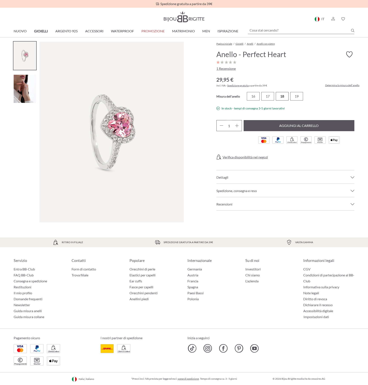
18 (282, 96)
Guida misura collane (29, 317)
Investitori (253, 269)
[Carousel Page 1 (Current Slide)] (25, 56)
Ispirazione (227, 31)
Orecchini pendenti (143, 293)
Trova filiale (80, 275)
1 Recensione (226, 68)
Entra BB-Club (24, 269)
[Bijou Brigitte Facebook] (223, 348)
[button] (333, 19)
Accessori (94, 31)
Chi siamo (252, 275)
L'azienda (252, 281)
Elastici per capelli (142, 275)
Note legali (311, 293)
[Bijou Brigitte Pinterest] (239, 348)
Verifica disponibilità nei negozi (245, 157)
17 (268, 96)
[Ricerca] (353, 30)
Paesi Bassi (195, 293)
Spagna (192, 287)
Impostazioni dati (316, 317)
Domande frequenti (28, 299)
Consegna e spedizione (30, 281)
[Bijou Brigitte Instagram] (208, 348)
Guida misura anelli (28, 311)
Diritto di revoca (315, 299)
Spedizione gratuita (238, 85)
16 (253, 96)
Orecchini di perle (142, 269)
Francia (192, 281)
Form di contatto (84, 269)
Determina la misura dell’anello (342, 85)
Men (206, 31)
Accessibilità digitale (318, 311)
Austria (192, 275)
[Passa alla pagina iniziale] (184, 17)
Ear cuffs (135, 281)
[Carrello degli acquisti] (353, 19)
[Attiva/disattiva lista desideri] (349, 54)
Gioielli (41, 31)
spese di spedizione (188, 378)
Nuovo (20, 31)
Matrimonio (183, 31)
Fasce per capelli (141, 287)
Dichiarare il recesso (318, 305)
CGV (306, 269)
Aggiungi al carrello (299, 126)
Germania (194, 269)
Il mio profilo (23, 293)
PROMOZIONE (153, 31)
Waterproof (122, 31)
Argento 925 (66, 31)
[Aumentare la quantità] (237, 125)
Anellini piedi (139, 299)
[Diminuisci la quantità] (221, 125)
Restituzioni (22, 287)
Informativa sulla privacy (321, 287)
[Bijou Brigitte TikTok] (192, 348)
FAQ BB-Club (24, 275)
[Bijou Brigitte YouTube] (254, 348)
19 (297, 96)
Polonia (193, 299)
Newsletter (22, 305)
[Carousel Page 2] (25, 89)
